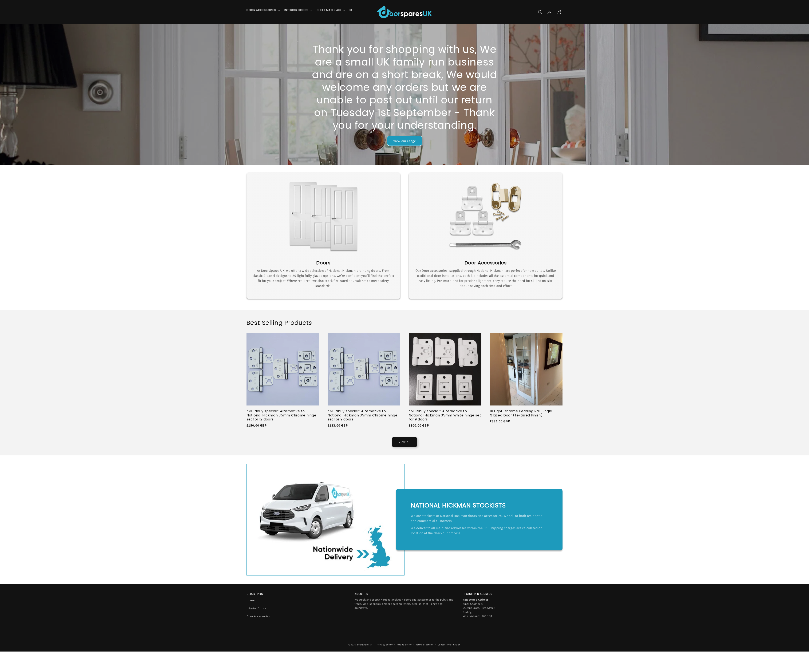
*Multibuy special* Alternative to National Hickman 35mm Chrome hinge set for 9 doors (362, 415)
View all (405, 442)
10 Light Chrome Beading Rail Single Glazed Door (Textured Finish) (521, 413)
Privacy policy (384, 644)
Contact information (449, 644)
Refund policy (404, 644)
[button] (263, 10)
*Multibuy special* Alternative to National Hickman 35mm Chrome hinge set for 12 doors (281, 415)
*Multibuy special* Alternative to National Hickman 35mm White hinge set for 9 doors (445, 415)
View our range (404, 141)
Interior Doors (256, 608)
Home (250, 600)
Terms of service (425, 644)
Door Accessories (258, 616)
